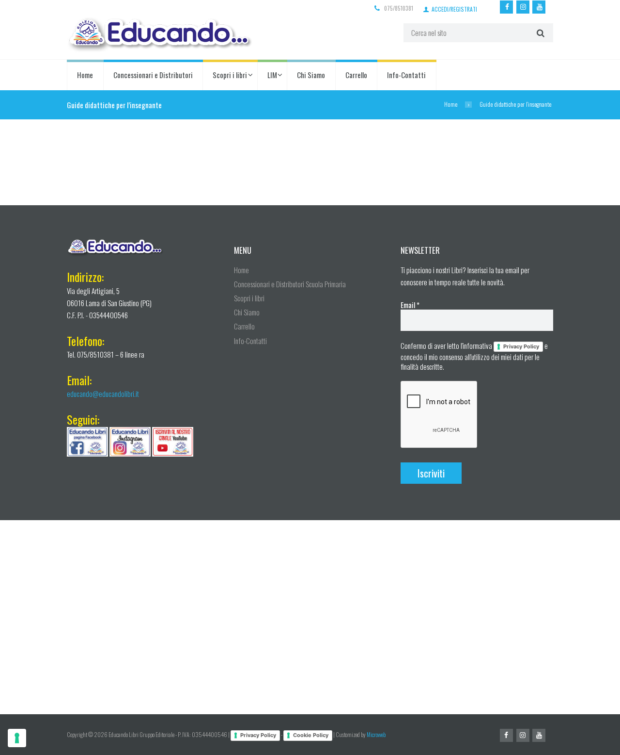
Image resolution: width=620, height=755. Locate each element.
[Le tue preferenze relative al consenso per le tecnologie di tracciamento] (17, 738)
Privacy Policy (521, 346)
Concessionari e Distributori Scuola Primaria (290, 284)
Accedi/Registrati (454, 9)
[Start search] (539, 33)
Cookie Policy (310, 735)
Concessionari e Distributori (153, 74)
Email (410, 305)
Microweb (376, 734)
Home (85, 74)
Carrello (356, 74)
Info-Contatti (406, 74)
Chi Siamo (311, 74)
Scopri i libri (230, 74)
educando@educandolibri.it (103, 393)
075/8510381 (398, 8)
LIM (272, 74)
